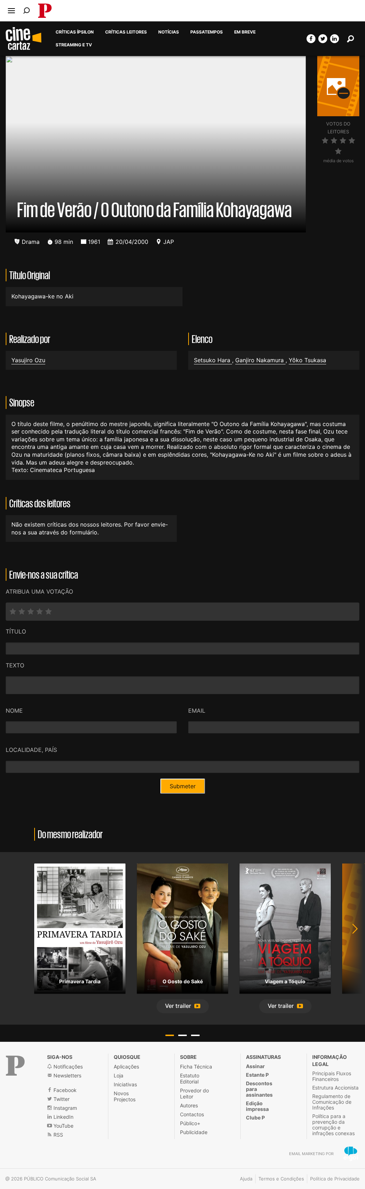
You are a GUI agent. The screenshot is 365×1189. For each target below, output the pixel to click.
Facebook (64, 1090)
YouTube (62, 1126)
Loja (118, 1075)
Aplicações (126, 1067)
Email (196, 710)
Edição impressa (257, 1106)
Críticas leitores (126, 32)
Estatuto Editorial (189, 1078)
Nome (14, 710)
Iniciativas (125, 1084)
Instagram (64, 1108)
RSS (57, 1135)
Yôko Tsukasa (307, 360)
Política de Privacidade (335, 1179)
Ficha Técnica (196, 1067)
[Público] (15, 1066)
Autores (189, 1105)
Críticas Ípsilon (75, 32)
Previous (14, 938)
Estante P (257, 1075)
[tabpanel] (80, 928)
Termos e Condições (281, 1179)
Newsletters (66, 1075)
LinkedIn (62, 1117)
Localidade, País (31, 749)
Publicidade (193, 1132)
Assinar (255, 1066)
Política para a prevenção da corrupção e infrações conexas (333, 1124)
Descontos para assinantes (259, 1089)
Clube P (255, 1117)
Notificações (67, 1067)
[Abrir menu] (11, 10)
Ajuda (246, 1179)
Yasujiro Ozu (28, 360)
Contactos (192, 1114)
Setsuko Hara (213, 360)
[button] (182, 1006)
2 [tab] (182, 1035)
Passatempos (206, 32)
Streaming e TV (74, 45)
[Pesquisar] (26, 10)
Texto (15, 665)
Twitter (61, 1099)
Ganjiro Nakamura (260, 360)
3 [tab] (195, 1035)
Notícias (168, 32)
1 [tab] (169, 1035)
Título (16, 631)
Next (350, 938)
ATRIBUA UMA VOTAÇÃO (39, 591)
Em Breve (245, 32)
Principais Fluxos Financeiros (331, 1076)
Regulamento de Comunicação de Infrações (331, 1102)
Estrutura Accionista (335, 1088)
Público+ (190, 1123)
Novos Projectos (124, 1096)
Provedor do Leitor (194, 1093)
